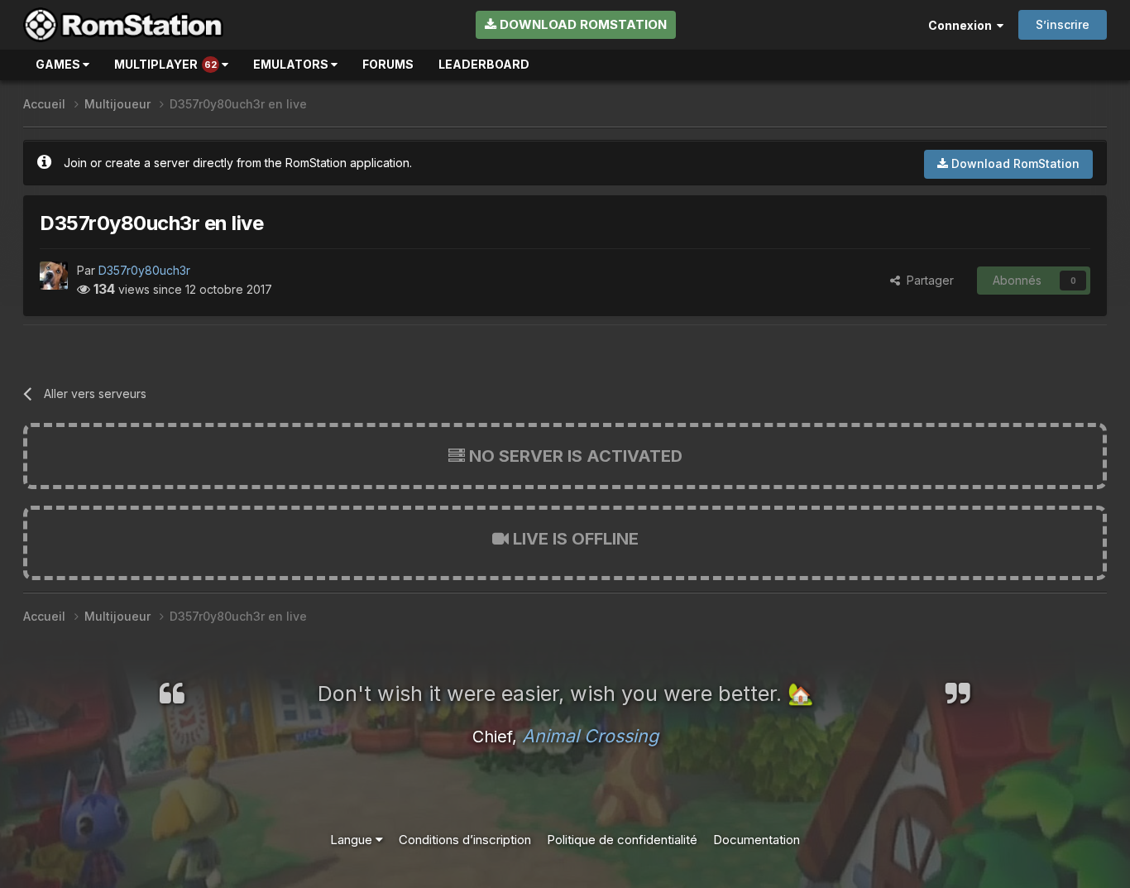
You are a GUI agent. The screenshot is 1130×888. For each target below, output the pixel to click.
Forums (388, 64)
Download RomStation (581, 24)
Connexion (962, 25)
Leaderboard (483, 64)
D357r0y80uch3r (144, 270)
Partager (927, 280)
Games (59, 64)
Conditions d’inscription (465, 839)
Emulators (292, 64)
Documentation (756, 839)
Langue (353, 839)
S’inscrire (1062, 24)
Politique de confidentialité (622, 839)
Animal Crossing (590, 735)
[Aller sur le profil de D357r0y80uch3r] (54, 276)
